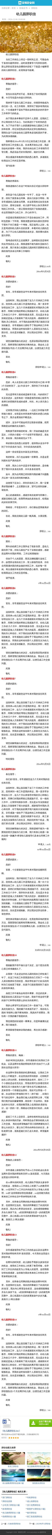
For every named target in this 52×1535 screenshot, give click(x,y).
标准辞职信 (7, 1509)
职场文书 (23, 8)
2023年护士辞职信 (43, 1524)
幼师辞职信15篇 (9, 1517)
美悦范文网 (22, 1532)
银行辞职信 (31, 1513)
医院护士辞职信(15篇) (36, 1509)
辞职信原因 (7, 1501)
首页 (14, 8)
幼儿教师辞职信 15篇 (11, 1513)
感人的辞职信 (32, 1501)
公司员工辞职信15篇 (11, 1505)
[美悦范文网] (26, 3)
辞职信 (34, 8)
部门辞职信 (7, 1497)
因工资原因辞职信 (34, 1517)
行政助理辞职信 (14, 1524)
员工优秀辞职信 (33, 1505)
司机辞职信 (31, 1497)
